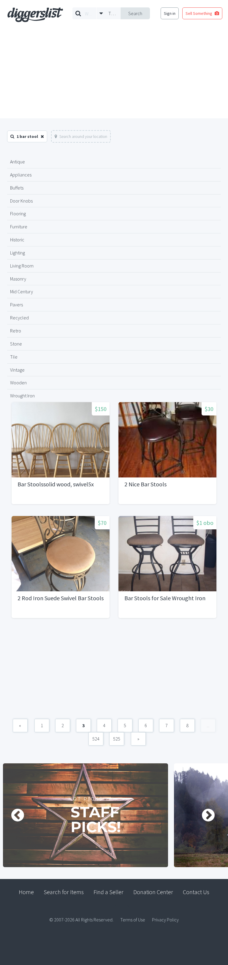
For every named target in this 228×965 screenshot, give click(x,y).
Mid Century (21, 291)
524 (95, 739)
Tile (14, 357)
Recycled (19, 318)
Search (135, 13)
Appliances (20, 175)
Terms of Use (132, 920)
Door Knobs (21, 201)
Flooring (18, 213)
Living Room (22, 266)
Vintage (17, 370)
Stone (16, 344)
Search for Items (64, 892)
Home (26, 892)
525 (116, 739)
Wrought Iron (22, 396)
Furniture (18, 227)
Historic (17, 240)
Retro (15, 331)
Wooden (18, 383)
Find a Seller (109, 892)
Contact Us (196, 892)
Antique (17, 162)
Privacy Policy (165, 920)
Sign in (169, 13)
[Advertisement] (114, 73)
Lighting (17, 253)
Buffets (16, 188)
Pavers (16, 305)
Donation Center (153, 892)
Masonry (18, 279)
